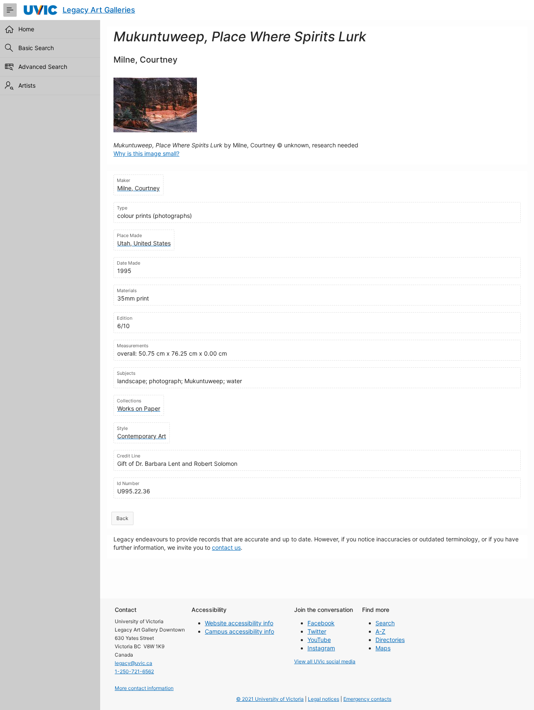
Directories (390, 639)
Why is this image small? (146, 153)
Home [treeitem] (26, 29)
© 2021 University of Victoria (270, 699)
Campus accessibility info (239, 631)
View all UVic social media (324, 661)
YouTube (319, 639)
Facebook (321, 623)
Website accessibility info (239, 623)
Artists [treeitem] (26, 85)
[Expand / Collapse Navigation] (10, 10)
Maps (382, 648)
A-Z (380, 631)
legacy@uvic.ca (133, 663)
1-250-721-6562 (134, 671)
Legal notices (323, 699)
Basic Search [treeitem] (36, 47)
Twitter (316, 631)
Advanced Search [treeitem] (42, 66)
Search (385, 623)
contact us (226, 547)
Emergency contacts (367, 699)
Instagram (321, 648)
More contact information (144, 688)
